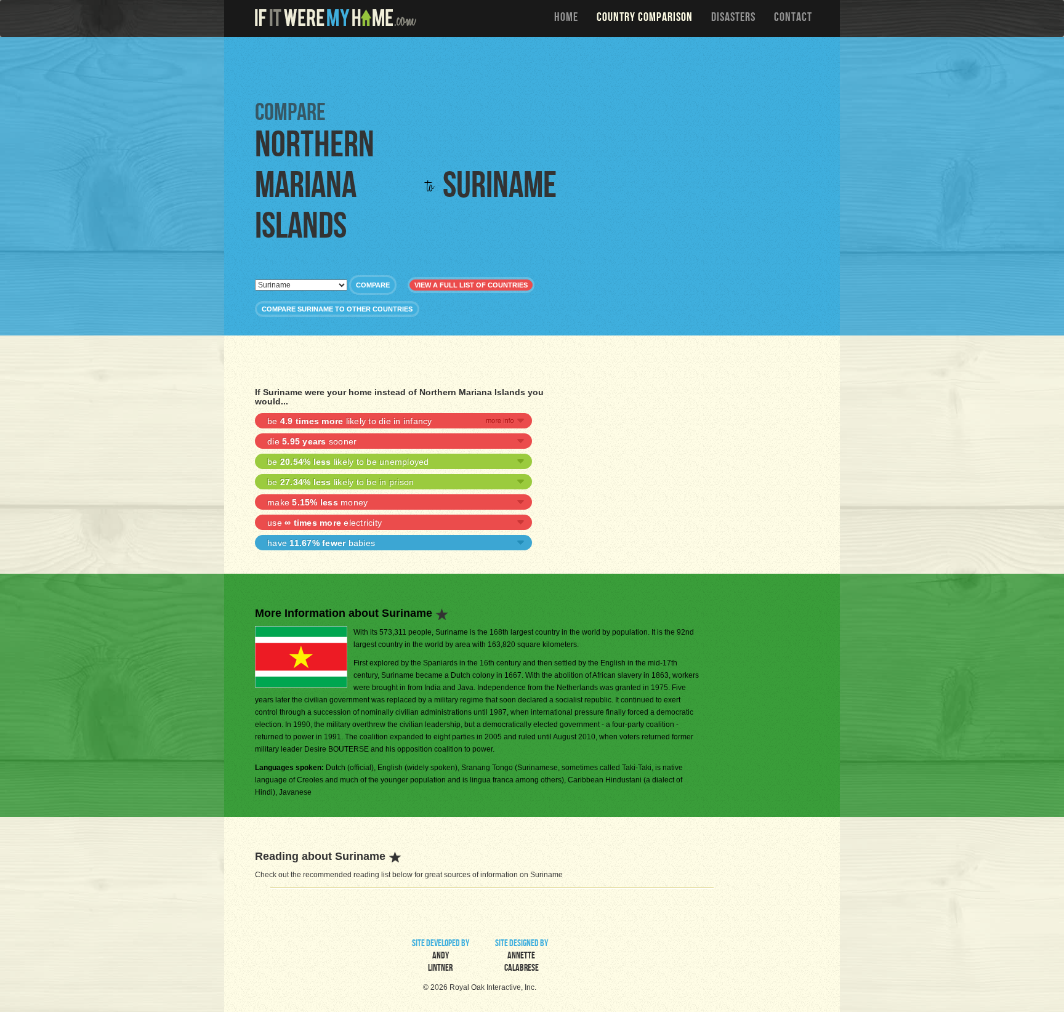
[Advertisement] (535, 67)
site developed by (440, 956)
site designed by (521, 956)
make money (317, 502)
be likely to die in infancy (349, 421)
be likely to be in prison (340, 482)
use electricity (324, 523)
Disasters (733, 18)
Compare (373, 285)
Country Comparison (645, 18)
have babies (321, 543)
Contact (793, 18)
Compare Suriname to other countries (337, 309)
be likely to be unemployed (348, 462)
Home (566, 18)
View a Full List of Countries (471, 285)
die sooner (312, 441)
